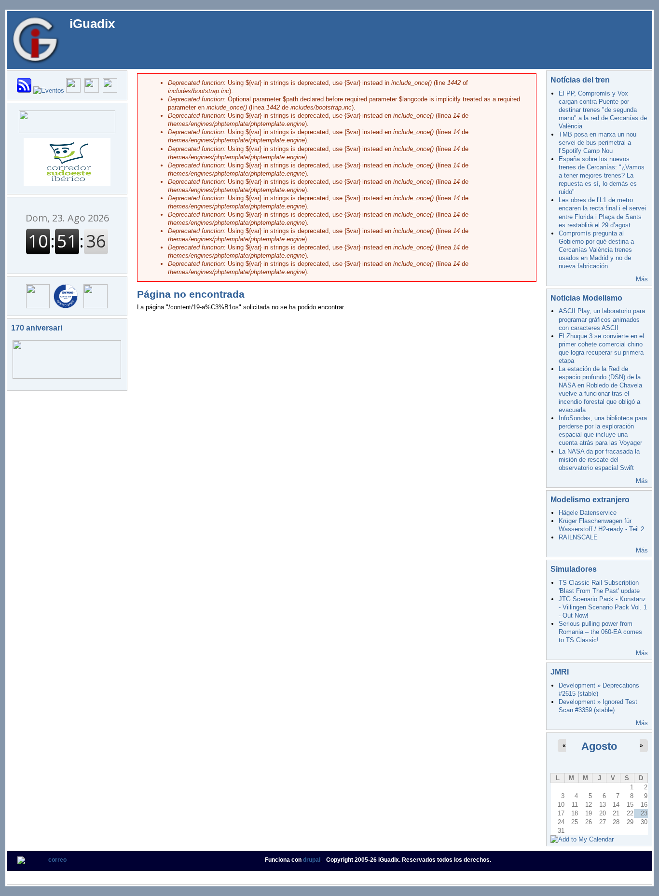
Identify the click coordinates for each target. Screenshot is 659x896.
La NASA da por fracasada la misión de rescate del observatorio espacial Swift (599, 459)
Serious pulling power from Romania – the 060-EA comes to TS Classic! (600, 632)
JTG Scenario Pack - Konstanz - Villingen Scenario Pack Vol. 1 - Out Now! (603, 607)
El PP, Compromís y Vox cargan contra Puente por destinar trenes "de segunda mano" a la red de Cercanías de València (603, 110)
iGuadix (92, 23)
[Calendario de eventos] (48, 90)
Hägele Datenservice (588, 512)
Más (642, 279)
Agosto (599, 746)
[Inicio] (36, 39)
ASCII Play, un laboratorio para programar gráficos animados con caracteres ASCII (602, 319)
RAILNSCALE (578, 537)
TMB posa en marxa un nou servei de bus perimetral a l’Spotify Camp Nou (597, 142)
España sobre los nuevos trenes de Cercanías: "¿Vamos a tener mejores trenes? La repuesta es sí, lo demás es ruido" (602, 175)
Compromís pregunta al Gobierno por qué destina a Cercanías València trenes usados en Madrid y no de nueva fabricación (596, 250)
